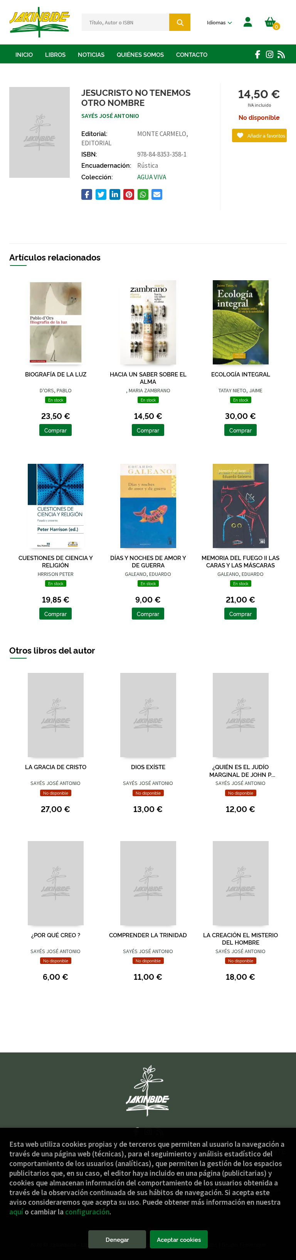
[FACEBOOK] (258, 54)
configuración (87, 1211)
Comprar (55, 430)
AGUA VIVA (151, 177)
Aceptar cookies (179, 1239)
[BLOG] (281, 54)
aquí (16, 1211)
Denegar (117, 1239)
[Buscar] (179, 22)
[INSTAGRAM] (269, 54)
